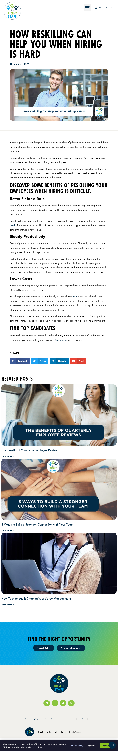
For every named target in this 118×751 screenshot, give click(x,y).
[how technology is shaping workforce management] (59, 563)
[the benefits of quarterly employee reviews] (59, 415)
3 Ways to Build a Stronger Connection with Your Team (37, 524)
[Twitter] (63, 703)
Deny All (91, 745)
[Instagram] (71, 703)
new (75, 296)
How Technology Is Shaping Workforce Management (36, 598)
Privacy (64, 731)
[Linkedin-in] (55, 703)
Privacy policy (76, 745)
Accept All (108, 745)
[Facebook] (46, 703)
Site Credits (76, 731)
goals (13, 225)
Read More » (7, 456)
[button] (87, 7)
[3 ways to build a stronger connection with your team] (59, 489)
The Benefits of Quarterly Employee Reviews (30, 450)
